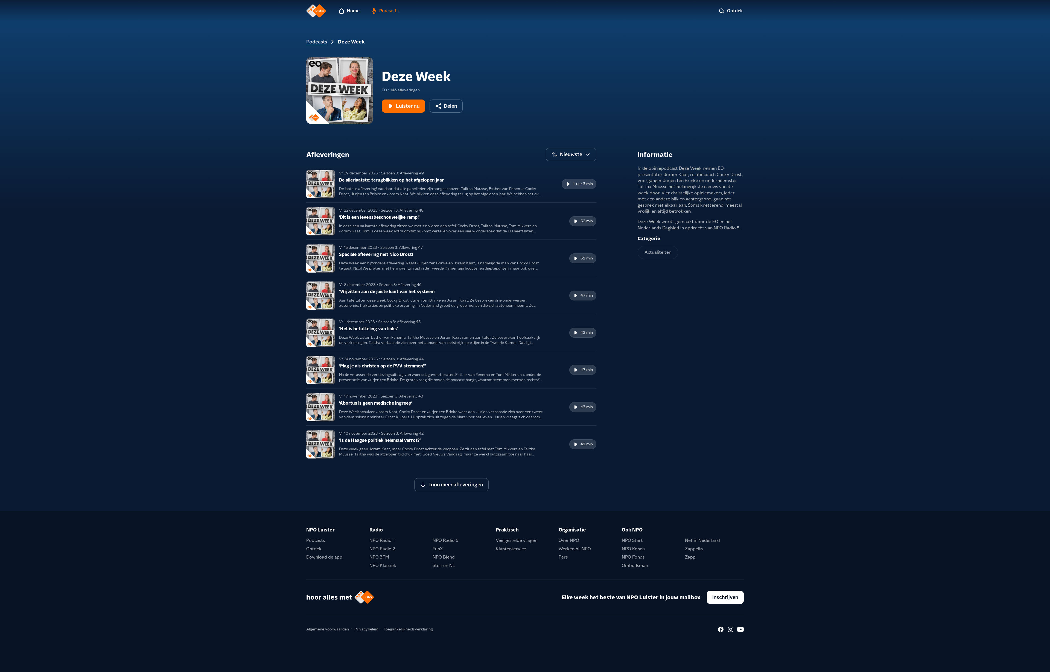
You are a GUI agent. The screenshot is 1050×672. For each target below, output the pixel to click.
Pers (563, 557)
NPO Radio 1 (382, 540)
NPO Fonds (633, 557)
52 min (587, 220)
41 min (587, 444)
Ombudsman (635, 565)
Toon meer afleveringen (455, 484)
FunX (438, 549)
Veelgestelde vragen (516, 540)
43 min (587, 332)
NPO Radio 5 (446, 540)
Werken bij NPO (575, 549)
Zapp (690, 557)
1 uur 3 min (583, 183)
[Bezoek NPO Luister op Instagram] (730, 629)
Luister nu (408, 106)
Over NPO (569, 540)
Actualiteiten (657, 252)
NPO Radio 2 (382, 549)
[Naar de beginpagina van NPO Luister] (316, 10)
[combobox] (571, 154)
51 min (587, 258)
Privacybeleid (366, 629)
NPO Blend (444, 557)
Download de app (324, 557)
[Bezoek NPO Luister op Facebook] (721, 629)
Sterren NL (444, 565)
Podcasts (316, 42)
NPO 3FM (379, 557)
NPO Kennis (633, 549)
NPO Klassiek (382, 565)
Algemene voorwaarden (327, 629)
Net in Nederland (702, 540)
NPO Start (632, 540)
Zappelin (694, 549)
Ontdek (314, 549)
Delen (450, 106)
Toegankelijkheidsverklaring (408, 629)
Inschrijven (725, 597)
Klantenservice (511, 549)
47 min (587, 295)
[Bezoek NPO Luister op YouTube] (740, 629)
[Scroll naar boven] (1036, 664)
